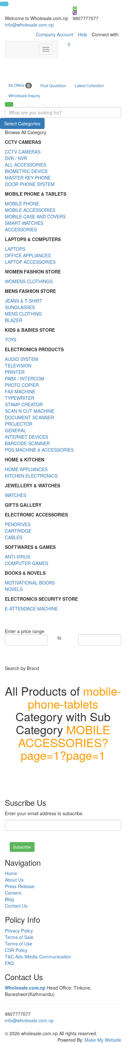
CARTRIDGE (18, 530)
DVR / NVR (16, 158)
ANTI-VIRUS (17, 556)
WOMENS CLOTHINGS (29, 281)
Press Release (20, 886)
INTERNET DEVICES (26, 437)
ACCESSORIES (21, 229)
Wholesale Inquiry (24, 95)
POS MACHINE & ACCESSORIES (39, 449)
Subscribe (22, 847)
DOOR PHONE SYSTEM (30, 184)
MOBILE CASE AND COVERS (35, 216)
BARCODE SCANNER (27, 443)
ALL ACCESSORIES (25, 164)
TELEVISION (18, 365)
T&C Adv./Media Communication (38, 956)
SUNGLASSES (20, 307)
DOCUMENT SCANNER (29, 417)
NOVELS (14, 589)
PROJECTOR (18, 424)
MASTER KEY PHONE (28, 177)
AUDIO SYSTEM (21, 359)
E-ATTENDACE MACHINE (31, 608)
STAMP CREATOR (24, 404)
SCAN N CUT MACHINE (29, 411)
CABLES (13, 537)
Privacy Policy (19, 930)
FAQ (9, 963)
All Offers (19, 85)
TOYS (10, 339)
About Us (14, 879)
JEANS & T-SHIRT (23, 300)
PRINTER (15, 372)
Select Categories (22, 123)
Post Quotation (53, 85)
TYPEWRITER (19, 398)
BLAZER (13, 320)
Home (11, 873)
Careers (13, 892)
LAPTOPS (15, 249)
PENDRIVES (17, 524)
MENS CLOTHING (23, 313)
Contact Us (16, 905)
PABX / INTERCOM (24, 378)
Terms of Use (18, 943)
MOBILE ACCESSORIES (30, 210)
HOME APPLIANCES (26, 469)
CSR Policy (16, 950)
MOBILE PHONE (22, 203)
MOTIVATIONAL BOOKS (30, 582)
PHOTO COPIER (22, 385)
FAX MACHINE (20, 391)
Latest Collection (89, 85)
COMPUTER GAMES (26, 563)
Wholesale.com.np (25, 987)
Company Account (54, 34)
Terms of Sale (19, 937)
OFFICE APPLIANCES (28, 255)
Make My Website (103, 1040)
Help (82, 34)
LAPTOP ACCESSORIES (30, 262)
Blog (9, 899)
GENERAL (15, 430)
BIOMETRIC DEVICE (26, 171)
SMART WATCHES (24, 223)
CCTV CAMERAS (22, 151)
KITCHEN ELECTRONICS (31, 475)
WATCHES (15, 495)
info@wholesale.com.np (29, 24)
